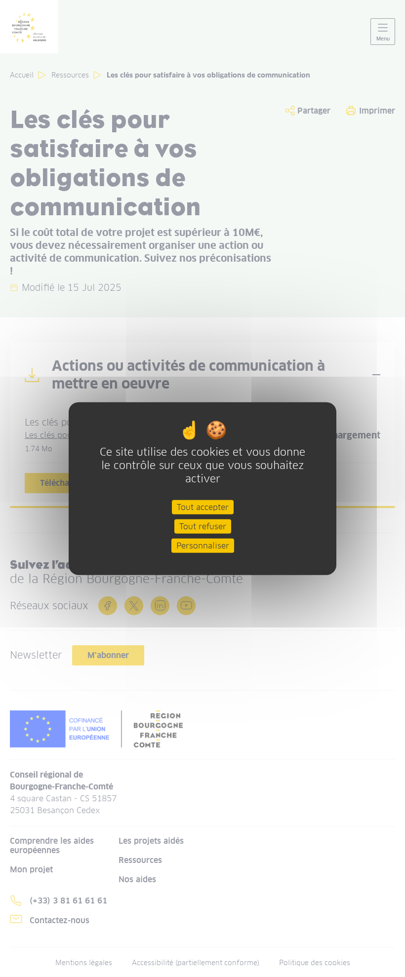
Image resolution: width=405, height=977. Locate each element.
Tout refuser (202, 526)
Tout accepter (203, 507)
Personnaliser (202, 546)
